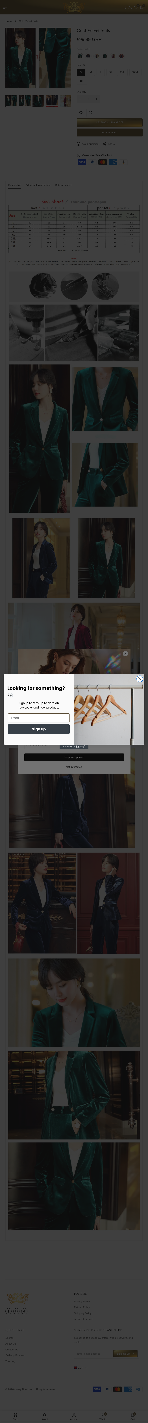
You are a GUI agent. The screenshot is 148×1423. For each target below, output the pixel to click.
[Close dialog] (140, 679)
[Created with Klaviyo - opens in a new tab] (74, 747)
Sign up (39, 729)
